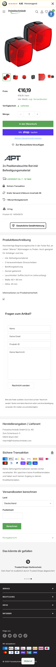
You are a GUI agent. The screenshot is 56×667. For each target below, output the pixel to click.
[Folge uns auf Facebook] (5, 636)
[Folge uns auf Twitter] (10, 636)
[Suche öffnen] (36, 11)
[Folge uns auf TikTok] (25, 636)
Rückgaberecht (10, 537)
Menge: (6, 114)
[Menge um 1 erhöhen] (37, 114)
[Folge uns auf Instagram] (15, 636)
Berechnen (12, 526)
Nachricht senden (21, 385)
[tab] (28, 312)
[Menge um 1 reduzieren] (20, 114)
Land (5, 497)
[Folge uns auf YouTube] (20, 636)
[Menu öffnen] (4, 12)
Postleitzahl (8, 510)
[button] (51, 14)
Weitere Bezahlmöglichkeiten (28, 138)
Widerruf (28, 661)
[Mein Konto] (42, 11)
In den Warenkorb (28, 124)
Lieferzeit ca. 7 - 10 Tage (19, 179)
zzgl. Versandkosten (38, 99)
